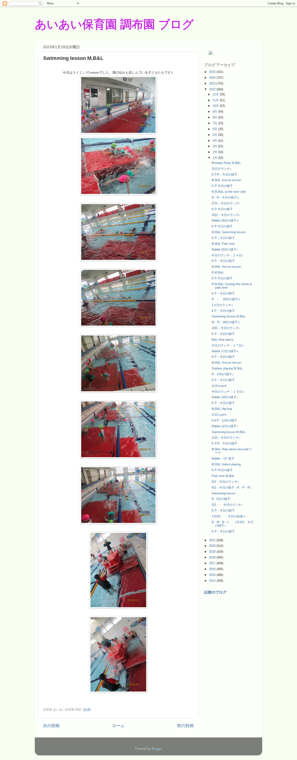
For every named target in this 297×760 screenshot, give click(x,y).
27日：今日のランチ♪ (226, 203)
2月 (215, 152)
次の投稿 (51, 725)
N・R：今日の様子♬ (226, 197)
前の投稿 (185, 725)
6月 (215, 129)
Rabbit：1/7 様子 (223, 458)
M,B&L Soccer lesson (226, 180)
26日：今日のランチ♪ (226, 215)
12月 (216, 94)
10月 (216, 106)
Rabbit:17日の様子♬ (225, 351)
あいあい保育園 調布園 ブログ (114, 24)
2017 (212, 563)
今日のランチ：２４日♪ (227, 255)
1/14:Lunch (219, 386)
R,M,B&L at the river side (229, 191)
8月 (215, 117)
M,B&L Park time (223, 243)
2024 (212, 77)
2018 (212, 557)
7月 (215, 123)
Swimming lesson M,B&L (228, 316)
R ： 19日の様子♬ (226, 299)
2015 (212, 575)
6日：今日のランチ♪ (225, 481)
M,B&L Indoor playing (226, 464)
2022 (212, 89)
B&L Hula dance (222, 339)
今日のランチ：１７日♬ (228, 345)
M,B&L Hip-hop (222, 409)
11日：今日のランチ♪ (226, 437)
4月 (215, 140)
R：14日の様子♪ (223, 374)
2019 (212, 551)
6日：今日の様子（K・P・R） (232, 487)
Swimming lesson (223, 493)
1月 (215, 158)
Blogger (156, 748)
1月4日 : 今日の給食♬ (229, 516)
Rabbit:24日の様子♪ (225, 249)
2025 (212, 72)
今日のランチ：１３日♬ (228, 391)
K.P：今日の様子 (223, 238)
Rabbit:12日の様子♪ (225, 426)
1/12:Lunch (219, 414)
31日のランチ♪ (222, 168)
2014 (212, 580)
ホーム (118, 725)
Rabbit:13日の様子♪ (225, 397)
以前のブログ (215, 592)
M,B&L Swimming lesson (228, 232)
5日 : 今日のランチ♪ (227, 504)
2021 (212, 540)
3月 (215, 146)
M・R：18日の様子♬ (226, 322)
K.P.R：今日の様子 (224, 174)
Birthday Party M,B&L (226, 163)
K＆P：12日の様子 (224, 420)
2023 (212, 83)
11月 (216, 100)
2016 (212, 569)
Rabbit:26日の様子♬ (225, 220)
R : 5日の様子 (221, 499)
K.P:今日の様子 (222, 186)
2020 (212, 546)
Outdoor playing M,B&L (227, 368)
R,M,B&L (218, 272)
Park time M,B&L (223, 476)
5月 (215, 135)
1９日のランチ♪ (222, 305)
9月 (215, 111)
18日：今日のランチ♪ (226, 328)
